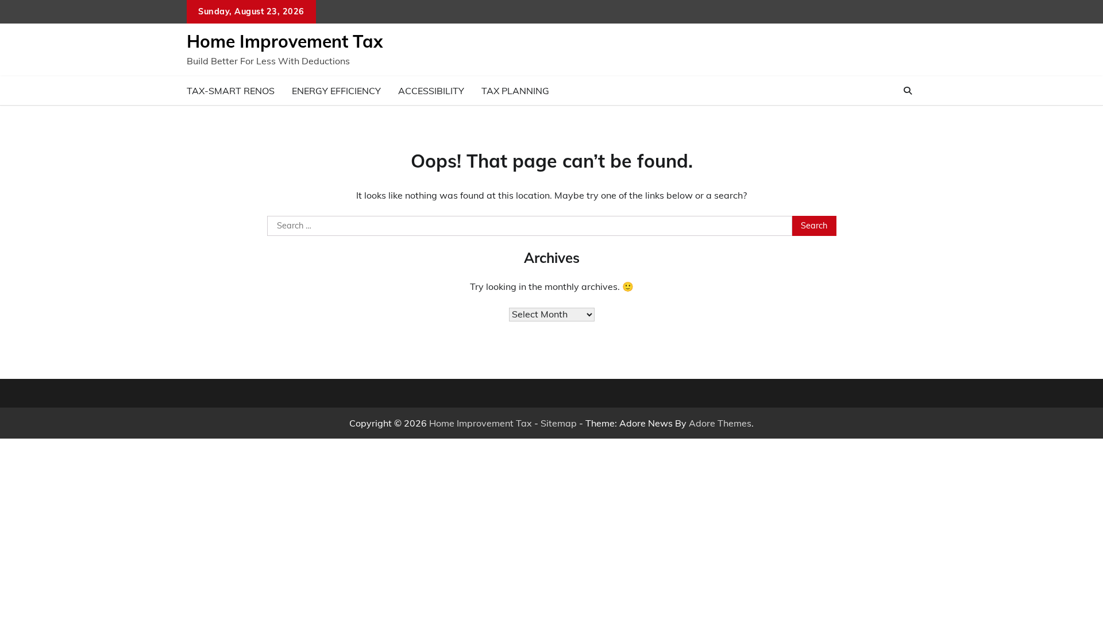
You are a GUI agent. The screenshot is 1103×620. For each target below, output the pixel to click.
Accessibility (431, 90)
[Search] (907, 90)
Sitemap (559, 423)
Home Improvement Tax (285, 41)
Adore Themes (720, 423)
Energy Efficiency (336, 90)
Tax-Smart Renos (231, 90)
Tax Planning (515, 90)
